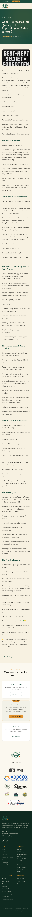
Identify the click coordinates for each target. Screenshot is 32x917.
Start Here (16, 694)
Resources (20, 884)
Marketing (20, 849)
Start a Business (22, 867)
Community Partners (7, 889)
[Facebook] (3, 840)
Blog (3, 859)
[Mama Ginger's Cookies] (7, 794)
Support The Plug (6, 891)
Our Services (5, 852)
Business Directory (7, 894)
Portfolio (4, 854)
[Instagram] (7, 840)
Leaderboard (5, 881)
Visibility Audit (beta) (7, 899)
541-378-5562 (5, 1)
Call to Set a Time (16, 716)
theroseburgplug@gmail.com (10, 833)
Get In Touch (20, 878)
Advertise (4, 886)
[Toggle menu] (28, 6)
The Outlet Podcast (7, 857)
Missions (4, 878)
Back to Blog (6, 17)
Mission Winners (6, 884)
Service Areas (5, 896)
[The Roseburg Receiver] (16, 770)
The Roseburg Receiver (21, 910)
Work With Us (16, 1)
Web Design (20, 852)
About (3, 849)
